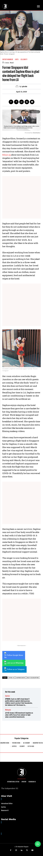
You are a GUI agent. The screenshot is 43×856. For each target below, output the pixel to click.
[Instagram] (16, 850)
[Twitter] (16, 102)
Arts (17, 59)
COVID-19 (11, 677)
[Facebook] (11, 102)
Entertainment (7, 59)
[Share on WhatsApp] (38, 844)
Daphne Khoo (20, 677)
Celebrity (24, 59)
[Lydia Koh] (18, 86)
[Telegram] (32, 102)
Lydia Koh (24, 86)
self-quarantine (33, 677)
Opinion (7, 696)
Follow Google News (15, 655)
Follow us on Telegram (16, 669)
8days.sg (6, 154)
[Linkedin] (27, 102)
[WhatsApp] (21, 102)
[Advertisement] (21, 197)
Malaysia (8, 710)
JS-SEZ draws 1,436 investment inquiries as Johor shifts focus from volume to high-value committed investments (19, 715)
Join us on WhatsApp (15, 663)
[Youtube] (32, 850)
